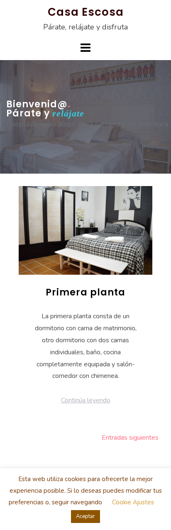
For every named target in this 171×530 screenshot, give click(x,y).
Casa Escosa (86, 12)
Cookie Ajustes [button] (133, 502)
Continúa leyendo (85, 400)
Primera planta (85, 292)
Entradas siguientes (130, 437)
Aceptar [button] (85, 516)
